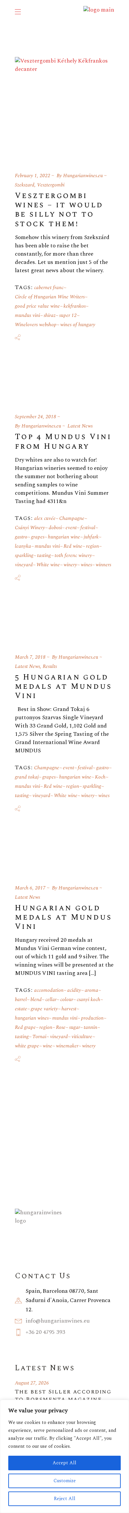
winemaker (67, 1046)
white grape (27, 1046)
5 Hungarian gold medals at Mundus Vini (63, 686)
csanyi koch (88, 999)
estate (21, 1009)
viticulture (81, 1036)
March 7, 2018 (30, 657)
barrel (21, 999)
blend (36, 999)
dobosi (55, 527)
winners (103, 565)
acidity (74, 990)
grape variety (44, 1009)
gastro (21, 537)
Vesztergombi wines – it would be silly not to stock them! (59, 210)
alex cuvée (45, 518)
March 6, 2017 (30, 888)
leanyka (23, 546)
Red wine (73, 546)
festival (87, 527)
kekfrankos (75, 306)
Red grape (25, 1027)
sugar (74, 1027)
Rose (60, 1027)
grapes (37, 537)
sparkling (24, 555)
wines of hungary (77, 324)
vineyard (24, 565)
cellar (51, 999)
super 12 (68, 315)
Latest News (80, 426)
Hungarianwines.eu (83, 175)
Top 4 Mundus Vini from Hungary (63, 441)
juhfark (91, 537)
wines (86, 565)
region (92, 546)
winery (70, 565)
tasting (44, 555)
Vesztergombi (50, 185)
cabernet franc (49, 287)
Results (50, 666)
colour (66, 999)
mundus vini (27, 315)
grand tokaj (27, 777)
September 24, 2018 (35, 417)
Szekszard (24, 185)
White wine (48, 565)
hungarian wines (32, 1018)
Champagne (71, 518)
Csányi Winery (30, 527)
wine (47, 1046)
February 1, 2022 (32, 175)
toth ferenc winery (73, 555)
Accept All (64, 1462)
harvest (69, 1009)
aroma (91, 990)
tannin (90, 1027)
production (92, 1018)
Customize (65, 1480)
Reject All (64, 1498)
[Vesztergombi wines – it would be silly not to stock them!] (64, 106)
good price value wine (37, 306)
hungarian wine (64, 537)
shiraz (50, 315)
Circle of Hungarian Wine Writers (50, 297)
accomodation (49, 990)
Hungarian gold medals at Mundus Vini (63, 917)
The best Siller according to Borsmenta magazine (63, 1395)
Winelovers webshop (36, 324)
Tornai (39, 1036)
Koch (100, 777)
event (71, 527)
